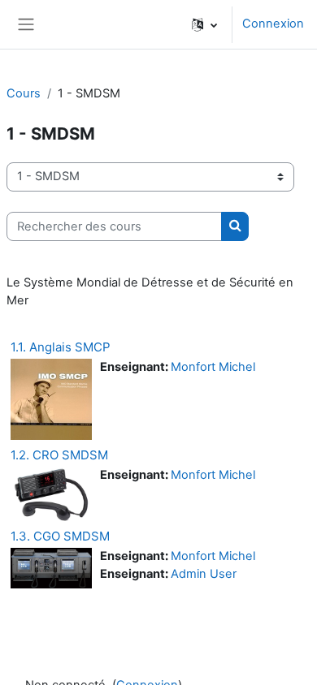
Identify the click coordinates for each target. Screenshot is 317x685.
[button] (204, 24)
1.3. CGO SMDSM (60, 536)
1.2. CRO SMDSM (59, 455)
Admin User (204, 574)
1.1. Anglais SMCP (61, 347)
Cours (24, 93)
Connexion (273, 23)
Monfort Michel (213, 367)
